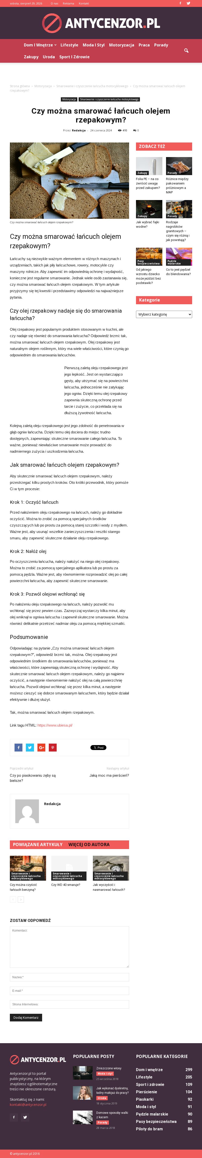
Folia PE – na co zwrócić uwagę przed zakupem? (148, 183)
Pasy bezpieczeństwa (148, 262)
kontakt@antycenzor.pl (28, 1104)
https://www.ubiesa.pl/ (54, 725)
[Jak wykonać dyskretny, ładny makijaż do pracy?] (83, 1093)
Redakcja (79, 130)
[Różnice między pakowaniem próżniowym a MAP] (179, 166)
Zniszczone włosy (108, 1068)
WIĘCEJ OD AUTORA (89, 844)
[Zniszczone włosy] (83, 1073)
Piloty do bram (149, 1129)
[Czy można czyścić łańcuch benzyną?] (28, 868)
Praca (144, 45)
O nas (54, 3)
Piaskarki (144, 1099)
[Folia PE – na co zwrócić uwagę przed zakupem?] (149, 166)
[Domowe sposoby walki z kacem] (83, 1117)
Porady (161, 45)
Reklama (68, 3)
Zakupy (31, 57)
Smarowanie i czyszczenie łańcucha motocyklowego (109, 99)
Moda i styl (94, 45)
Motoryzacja (121, 45)
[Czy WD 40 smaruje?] (69, 868)
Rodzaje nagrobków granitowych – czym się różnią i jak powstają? (177, 231)
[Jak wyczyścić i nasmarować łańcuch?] (111, 868)
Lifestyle (69, 45)
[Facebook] (180, 3)
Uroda (49, 57)
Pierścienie (146, 1092)
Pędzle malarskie (174, 262)
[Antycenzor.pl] (101, 23)
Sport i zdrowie (74, 57)
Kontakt (84, 3)
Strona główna (20, 86)
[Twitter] (188, 3)
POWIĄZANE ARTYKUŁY (38, 844)
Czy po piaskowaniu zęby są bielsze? (33, 778)
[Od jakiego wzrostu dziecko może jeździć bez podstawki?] (149, 257)
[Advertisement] (101, 73)
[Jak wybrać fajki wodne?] (149, 209)
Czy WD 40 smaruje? (65, 885)
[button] (186, 51)
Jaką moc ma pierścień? (109, 775)
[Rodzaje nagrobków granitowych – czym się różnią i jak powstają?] (179, 209)
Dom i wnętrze (38, 45)
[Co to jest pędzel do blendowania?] (179, 257)
